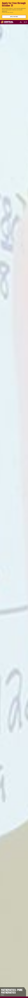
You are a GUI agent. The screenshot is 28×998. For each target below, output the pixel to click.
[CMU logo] (6, 22)
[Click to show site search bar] (25, 22)
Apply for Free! (14, 16)
